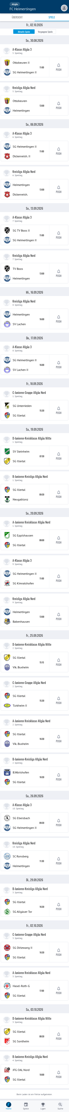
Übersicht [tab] (17, 17)
